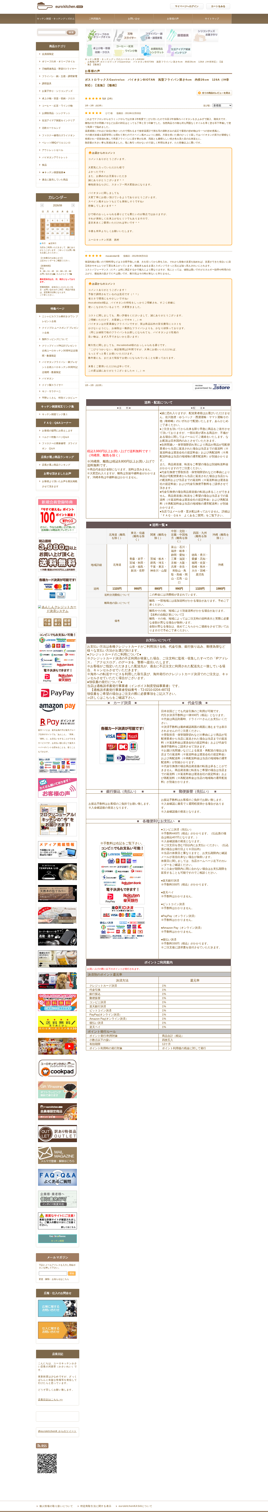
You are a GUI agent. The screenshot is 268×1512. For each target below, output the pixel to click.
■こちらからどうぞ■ (63, 274)
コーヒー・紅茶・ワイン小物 (57, 105)
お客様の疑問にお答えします (57, 430)
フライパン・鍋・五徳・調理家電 (59, 76)
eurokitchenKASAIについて (135, 1506)
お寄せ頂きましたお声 (57, 473)
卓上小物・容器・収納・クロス (58, 98)
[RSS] (42, 1447)
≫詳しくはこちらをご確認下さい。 (112, 697)
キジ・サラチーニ (51, 391)
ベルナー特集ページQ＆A (55, 437)
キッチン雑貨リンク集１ (55, 414)
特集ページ (57, 308)
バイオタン (48, 378)
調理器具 (46, 83)
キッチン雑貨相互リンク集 (57, 406)
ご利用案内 (95, 18)
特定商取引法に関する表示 (95, 1506)
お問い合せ (134, 18)
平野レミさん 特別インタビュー (59, 397)
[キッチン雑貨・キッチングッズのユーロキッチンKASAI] (60, 10)
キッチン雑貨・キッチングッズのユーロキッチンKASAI (56, 23)
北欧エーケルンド (51, 128)
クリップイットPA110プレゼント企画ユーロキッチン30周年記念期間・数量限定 (60, 350)
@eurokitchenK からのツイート (57, 1431)
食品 (44, 165)
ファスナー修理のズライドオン (58, 135)
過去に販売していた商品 (55, 179)
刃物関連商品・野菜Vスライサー (59, 68)
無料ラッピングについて (55, 339)
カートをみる (218, 6)
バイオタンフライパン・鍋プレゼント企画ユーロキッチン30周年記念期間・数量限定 (60, 367)
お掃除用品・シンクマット (56, 113)
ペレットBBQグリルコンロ (56, 142)
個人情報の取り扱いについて (56, 1506)
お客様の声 (173, 18)
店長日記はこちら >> (50, 1399)
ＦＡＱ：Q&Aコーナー (57, 422)
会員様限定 (48, 54)
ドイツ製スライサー (52, 385)
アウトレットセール (52, 150)
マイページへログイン (187, 6)
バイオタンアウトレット (55, 157)
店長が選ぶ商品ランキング (57, 457)
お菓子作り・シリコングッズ (57, 91)
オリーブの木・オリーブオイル (58, 61)
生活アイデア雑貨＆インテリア (58, 120)
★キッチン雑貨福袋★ (54, 172)
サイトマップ (212, 18)
